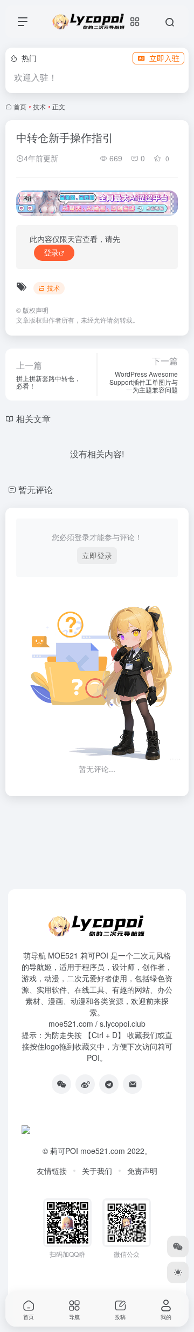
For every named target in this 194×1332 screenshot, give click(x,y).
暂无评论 (35, 489)
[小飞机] (109, 1084)
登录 (51, 252)
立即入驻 (164, 58)
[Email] (132, 1084)
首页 (19, 106)
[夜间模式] (178, 1272)
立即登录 (97, 555)
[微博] (85, 1084)
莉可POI (64, 1150)
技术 (39, 106)
